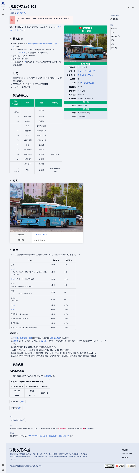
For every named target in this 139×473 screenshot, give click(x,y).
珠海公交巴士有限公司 (86, 71)
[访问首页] (3, 3)
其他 (87, 428)
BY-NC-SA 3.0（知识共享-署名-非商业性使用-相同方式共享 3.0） (49, 436)
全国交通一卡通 (26, 338)
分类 (11, 416)
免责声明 (125, 457)
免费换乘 (47, 376)
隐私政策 (125, 450)
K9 (24, 62)
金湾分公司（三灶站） (86, 75)
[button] (22, 401)
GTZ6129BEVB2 (87, 83)
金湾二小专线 (21, 13)
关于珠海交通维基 (128, 454)
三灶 (27, 110)
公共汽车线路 (55, 338)
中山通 (13, 305)
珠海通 (13, 269)
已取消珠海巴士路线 (17, 420)
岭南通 (13, 309)
